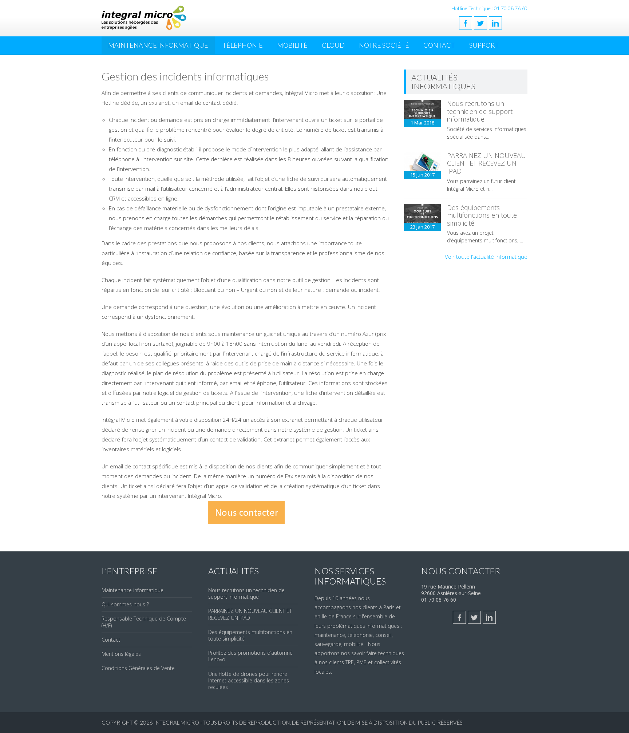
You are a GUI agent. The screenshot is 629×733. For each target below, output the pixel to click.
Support (484, 45)
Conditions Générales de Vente (138, 668)
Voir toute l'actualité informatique (486, 256)
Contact (439, 45)
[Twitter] (480, 22)
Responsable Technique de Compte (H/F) (144, 622)
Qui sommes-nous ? (125, 604)
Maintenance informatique (132, 590)
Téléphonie (242, 45)
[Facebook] (465, 22)
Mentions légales (121, 653)
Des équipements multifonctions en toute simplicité (482, 215)
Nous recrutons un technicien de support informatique (480, 111)
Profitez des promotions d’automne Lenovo (250, 656)
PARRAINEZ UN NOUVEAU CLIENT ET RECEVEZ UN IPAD (486, 163)
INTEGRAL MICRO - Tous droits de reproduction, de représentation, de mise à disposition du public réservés (308, 722)
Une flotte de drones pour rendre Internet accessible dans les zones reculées (248, 680)
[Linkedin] (495, 22)
